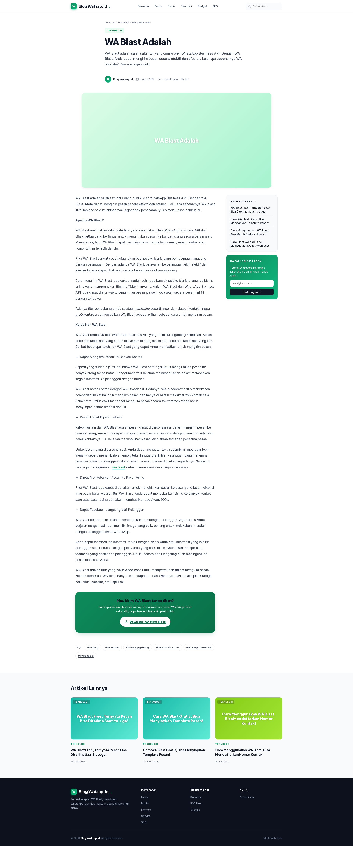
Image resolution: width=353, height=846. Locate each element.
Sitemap (195, 809)
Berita (158, 6)
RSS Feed (196, 803)
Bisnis (171, 6)
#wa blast (92, 647)
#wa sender (112, 647)
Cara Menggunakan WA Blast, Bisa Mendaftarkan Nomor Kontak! (249, 232)
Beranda (143, 6)
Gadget (202, 6)
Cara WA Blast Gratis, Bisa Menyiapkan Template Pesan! (249, 220)
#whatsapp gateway (137, 647)
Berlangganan (252, 292)
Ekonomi (186, 6)
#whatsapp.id (86, 655)
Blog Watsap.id (91, 6)
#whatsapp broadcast (199, 647)
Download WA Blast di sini (148, 621)
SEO (215, 6)
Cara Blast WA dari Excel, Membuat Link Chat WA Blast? (249, 243)
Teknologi (123, 22)
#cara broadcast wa (167, 647)
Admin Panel (247, 797)
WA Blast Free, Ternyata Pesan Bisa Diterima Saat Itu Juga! (250, 209)
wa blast (118, 467)
